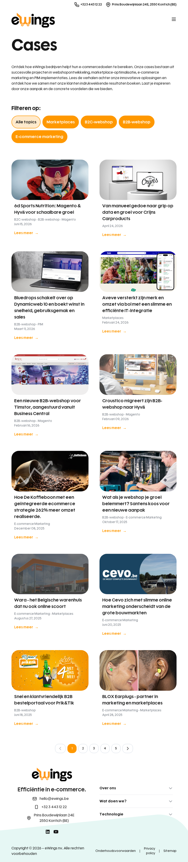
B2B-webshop (136, 122)
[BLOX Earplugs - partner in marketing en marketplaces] (138, 689)
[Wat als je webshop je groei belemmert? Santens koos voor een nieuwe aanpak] (138, 497)
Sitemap (170, 851)
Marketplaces (61, 122)
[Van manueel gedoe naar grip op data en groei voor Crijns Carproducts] (138, 200)
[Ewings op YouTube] (56, 831)
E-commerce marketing (39, 136)
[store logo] (33, 20)
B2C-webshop (99, 122)
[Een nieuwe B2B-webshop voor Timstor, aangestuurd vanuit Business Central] (49, 397)
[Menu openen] (174, 19)
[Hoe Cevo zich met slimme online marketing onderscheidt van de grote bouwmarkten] (138, 596)
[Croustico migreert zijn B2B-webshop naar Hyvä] (138, 397)
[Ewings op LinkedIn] (47, 831)
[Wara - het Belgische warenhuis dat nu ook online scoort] (49, 596)
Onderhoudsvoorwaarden (115, 851)
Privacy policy (149, 851)
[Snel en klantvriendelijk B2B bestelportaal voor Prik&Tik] (49, 689)
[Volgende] (127, 748)
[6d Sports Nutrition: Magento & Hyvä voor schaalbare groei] (49, 200)
